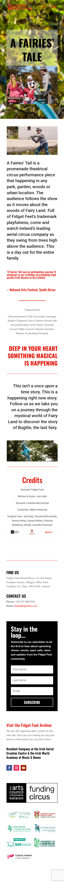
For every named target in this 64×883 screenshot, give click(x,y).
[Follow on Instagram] (16, 768)
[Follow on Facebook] (9, 768)
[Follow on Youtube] (23, 768)
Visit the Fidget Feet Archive (29, 725)
